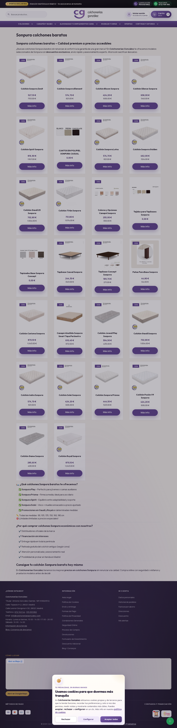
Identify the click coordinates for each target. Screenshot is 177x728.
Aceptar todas (111, 719)
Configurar (88, 719)
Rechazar (65, 719)
